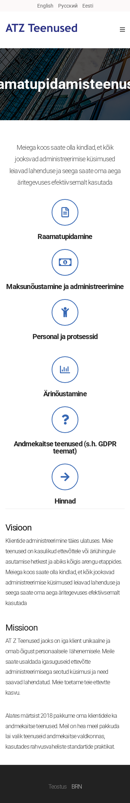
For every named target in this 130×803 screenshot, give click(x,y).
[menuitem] (45, 6)
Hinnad (65, 501)
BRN (77, 786)
